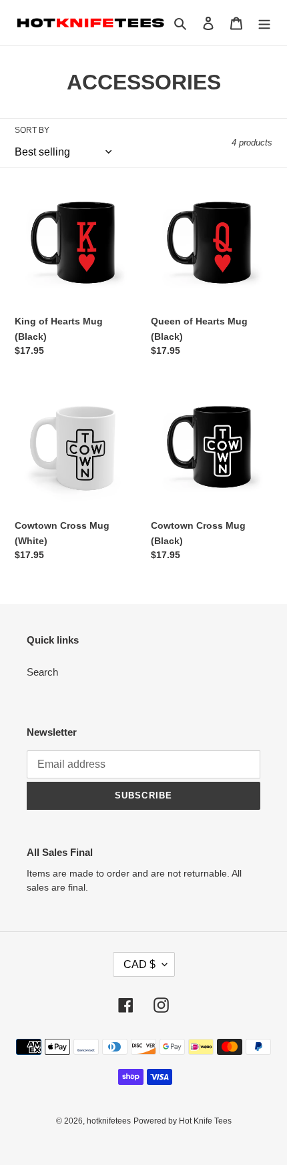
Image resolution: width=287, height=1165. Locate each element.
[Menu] (264, 23)
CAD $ (139, 964)
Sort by (32, 130)
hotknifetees (109, 1121)
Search (42, 672)
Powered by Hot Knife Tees (182, 1121)
